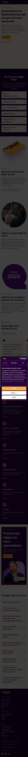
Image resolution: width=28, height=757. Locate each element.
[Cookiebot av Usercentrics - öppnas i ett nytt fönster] (20, 359)
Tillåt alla (14, 388)
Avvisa (14, 397)
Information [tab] (14, 362)
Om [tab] (23, 362)
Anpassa (13, 392)
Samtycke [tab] (5, 362)
